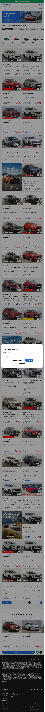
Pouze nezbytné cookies (17, 360)
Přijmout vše (29, 360)
